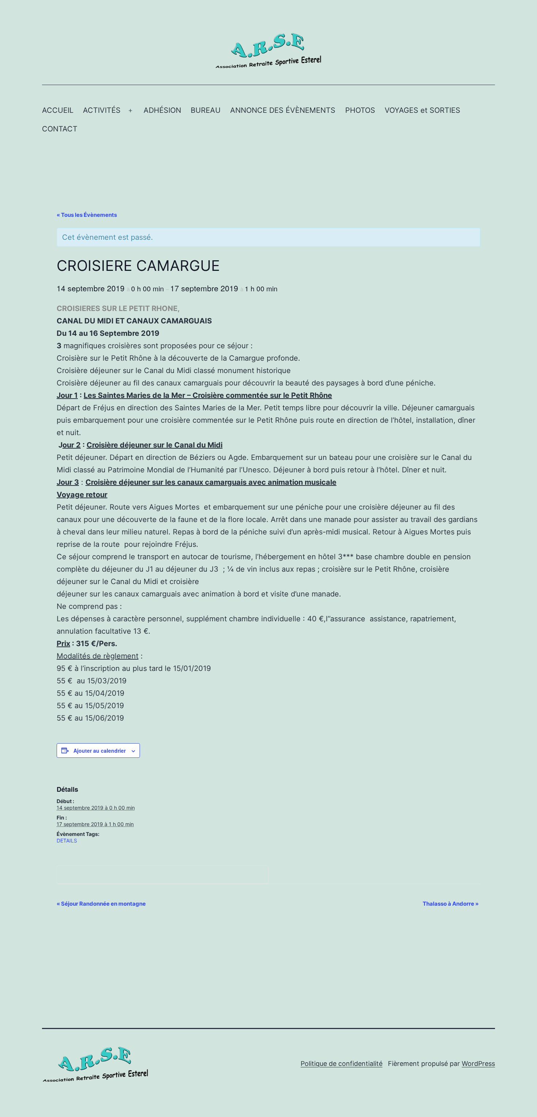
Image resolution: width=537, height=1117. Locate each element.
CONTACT (59, 128)
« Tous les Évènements (87, 214)
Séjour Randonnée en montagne (101, 903)
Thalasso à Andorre (451, 903)
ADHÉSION (162, 110)
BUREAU (206, 110)
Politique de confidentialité (341, 1063)
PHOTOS (360, 110)
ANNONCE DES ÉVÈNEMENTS (282, 110)
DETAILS (67, 840)
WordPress (478, 1063)
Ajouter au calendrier (99, 750)
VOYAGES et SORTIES (422, 110)
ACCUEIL (57, 110)
